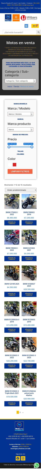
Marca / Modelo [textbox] (15, 114)
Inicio (10, 86)
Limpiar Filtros (20, 171)
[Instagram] (23, 458)
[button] (26, 26)
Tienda (16, 86)
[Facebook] (18, 458)
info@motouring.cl (28, 5)
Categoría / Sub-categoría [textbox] (17, 81)
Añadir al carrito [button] (12, 223)
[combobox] (20, 81)
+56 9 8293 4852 (16, 5)
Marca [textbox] (11, 129)
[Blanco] (10, 164)
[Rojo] (14, 164)
